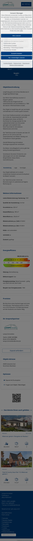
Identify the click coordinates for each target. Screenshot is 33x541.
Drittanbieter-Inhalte (10, 50)
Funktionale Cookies (10, 43)
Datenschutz (17, 63)
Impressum (26, 63)
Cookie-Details (7, 63)
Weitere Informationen (16, 65)
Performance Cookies (10, 45)
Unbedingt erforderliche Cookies (13, 41)
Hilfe (21, 31)
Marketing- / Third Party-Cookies (13, 48)
